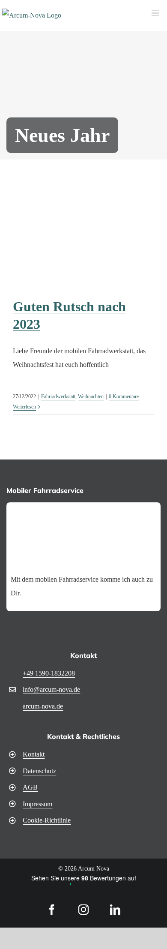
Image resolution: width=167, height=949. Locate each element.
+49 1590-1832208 (49, 673)
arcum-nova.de (43, 706)
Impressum (37, 804)
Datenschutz (39, 771)
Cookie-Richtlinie (47, 820)
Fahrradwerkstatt (58, 396)
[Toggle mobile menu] (156, 13)
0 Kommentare (124, 396)
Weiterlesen (24, 407)
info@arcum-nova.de (51, 689)
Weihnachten (91, 396)
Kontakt (34, 754)
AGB (30, 787)
